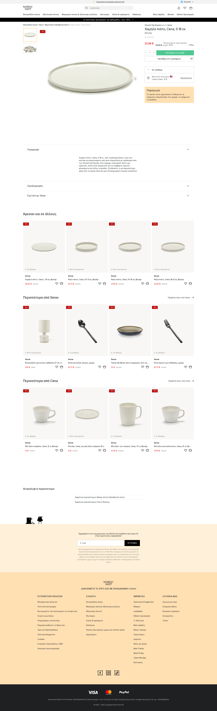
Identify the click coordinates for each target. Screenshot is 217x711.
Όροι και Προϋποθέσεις (48, 630)
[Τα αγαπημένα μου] (185, 8)
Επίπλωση (136, 14)
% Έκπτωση (139, 620)
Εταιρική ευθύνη (170, 607)
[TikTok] (117, 673)
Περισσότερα (186, 78)
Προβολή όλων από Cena (179, 381)
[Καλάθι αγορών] (191, 8)
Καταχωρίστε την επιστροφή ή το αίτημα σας (57, 611)
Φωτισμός (104, 14)
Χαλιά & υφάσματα (120, 14)
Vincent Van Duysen (153, 25)
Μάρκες (137, 607)
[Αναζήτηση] (87, 8)
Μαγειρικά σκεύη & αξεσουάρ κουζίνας (79, 14)
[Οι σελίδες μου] (179, 8)
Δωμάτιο (137, 639)
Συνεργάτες (168, 616)
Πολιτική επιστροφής (47, 607)
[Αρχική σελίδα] (28, 8)
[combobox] (187, 2)
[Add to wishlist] (57, 283)
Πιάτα (41, 25)
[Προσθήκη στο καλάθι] (61, 283)
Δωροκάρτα (91, 634)
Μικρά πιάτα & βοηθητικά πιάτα (57, 25)
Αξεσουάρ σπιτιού (51, 14)
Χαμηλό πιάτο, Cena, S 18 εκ (80, 25)
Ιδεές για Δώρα (140, 644)
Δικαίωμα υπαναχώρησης (49, 648)
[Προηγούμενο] (45, 78)
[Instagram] (108, 673)
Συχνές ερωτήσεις (46, 616)
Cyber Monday (140, 658)
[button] (149, 37)
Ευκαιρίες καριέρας (171, 611)
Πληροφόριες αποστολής (49, 620)
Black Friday (139, 653)
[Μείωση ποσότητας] (146, 52)
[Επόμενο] (135, 78)
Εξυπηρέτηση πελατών (47, 602)
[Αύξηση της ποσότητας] (153, 52)
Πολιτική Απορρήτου (46, 634)
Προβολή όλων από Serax (179, 297)
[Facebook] (100, 673)
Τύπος (165, 620)
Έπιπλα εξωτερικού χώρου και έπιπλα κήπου (105, 630)
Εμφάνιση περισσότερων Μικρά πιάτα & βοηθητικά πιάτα (100, 497)
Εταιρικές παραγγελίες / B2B (50, 644)
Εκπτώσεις (138, 662)
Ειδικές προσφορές (142, 616)
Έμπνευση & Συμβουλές (144, 602)
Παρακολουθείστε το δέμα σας (51, 625)
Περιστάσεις (139, 634)
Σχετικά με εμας (170, 602)
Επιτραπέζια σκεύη (31, 14)
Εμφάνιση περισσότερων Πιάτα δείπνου (92, 502)
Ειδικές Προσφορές (185, 14)
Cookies (41, 639)
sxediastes (138, 611)
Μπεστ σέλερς (140, 630)
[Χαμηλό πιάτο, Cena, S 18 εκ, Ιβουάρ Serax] (90, 78)
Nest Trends (139, 648)
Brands (171, 14)
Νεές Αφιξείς (159, 14)
